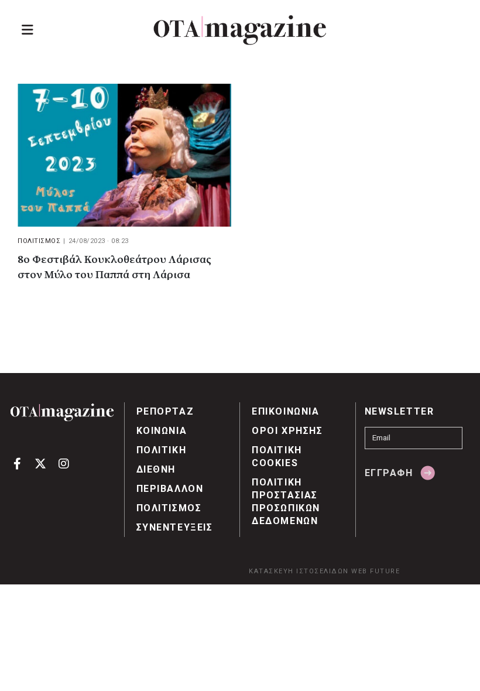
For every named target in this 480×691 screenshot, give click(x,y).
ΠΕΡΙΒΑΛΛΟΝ (170, 488)
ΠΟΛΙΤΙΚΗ (161, 450)
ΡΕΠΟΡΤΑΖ (165, 411)
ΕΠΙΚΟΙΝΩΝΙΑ (286, 411)
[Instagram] (63, 462)
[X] (40, 462)
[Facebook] (17, 462)
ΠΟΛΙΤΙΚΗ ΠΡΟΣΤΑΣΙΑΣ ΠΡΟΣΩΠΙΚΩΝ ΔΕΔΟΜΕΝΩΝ (286, 501)
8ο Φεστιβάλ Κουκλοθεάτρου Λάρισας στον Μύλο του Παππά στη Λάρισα (114, 267)
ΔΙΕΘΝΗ (156, 469)
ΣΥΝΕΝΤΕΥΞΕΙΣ (174, 527)
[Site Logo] (240, 30)
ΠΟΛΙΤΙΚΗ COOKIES (277, 456)
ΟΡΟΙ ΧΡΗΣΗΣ (287, 430)
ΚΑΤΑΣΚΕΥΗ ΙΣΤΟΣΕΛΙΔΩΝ (299, 571)
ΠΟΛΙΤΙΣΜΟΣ (39, 241)
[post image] (124, 155)
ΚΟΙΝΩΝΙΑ (161, 430)
